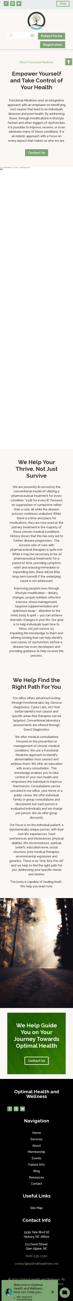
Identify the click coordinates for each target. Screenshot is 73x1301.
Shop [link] (63, 3)
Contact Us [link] (36, 153)
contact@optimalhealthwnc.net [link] (37, 1263)
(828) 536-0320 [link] (36, 1256)
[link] (68, 61)
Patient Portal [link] (51, 36)
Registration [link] (52, 44)
